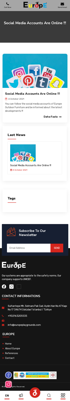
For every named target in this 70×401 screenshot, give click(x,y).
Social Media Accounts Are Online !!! (30, 165)
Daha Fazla (51, 116)
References (11, 353)
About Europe (12, 348)
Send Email (62, 7)
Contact (9, 358)
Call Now (7, 7)
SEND (57, 248)
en (7, 395)
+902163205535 (17, 315)
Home (8, 343)
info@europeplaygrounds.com (24, 325)
